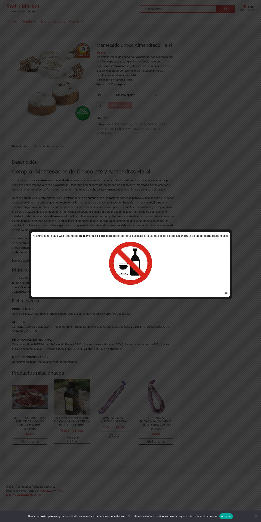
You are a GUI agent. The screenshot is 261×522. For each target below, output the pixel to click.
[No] (256, 516)
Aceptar (226, 516)
